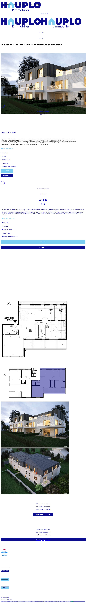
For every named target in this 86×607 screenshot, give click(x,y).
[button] (41, 32)
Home (2, 4)
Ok (72, 601)
